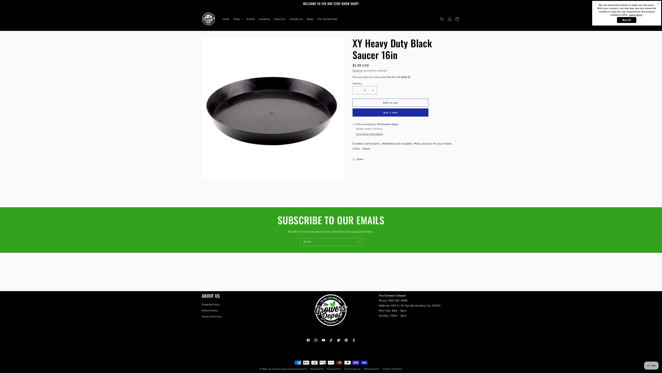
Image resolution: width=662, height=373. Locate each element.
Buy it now (390, 112)
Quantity (357, 83)
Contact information (392, 369)
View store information (369, 134)
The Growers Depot (277, 369)
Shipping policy (371, 369)
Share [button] (360, 159)
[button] (238, 19)
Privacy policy (334, 369)
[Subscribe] (358, 242)
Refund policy (317, 369)
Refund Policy (210, 310)
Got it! (626, 20)
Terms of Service (212, 316)
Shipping (357, 70)
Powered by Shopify (297, 369)
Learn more (635, 14)
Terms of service (352, 369)
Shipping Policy (211, 304)
